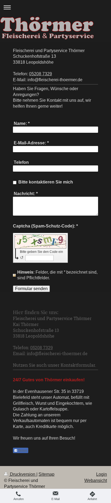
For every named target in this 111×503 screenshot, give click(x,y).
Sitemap (46, 474)
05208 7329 (40, 74)
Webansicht (95, 480)
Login (101, 474)
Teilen (22, 451)
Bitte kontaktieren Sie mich (45, 182)
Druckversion (22, 474)
